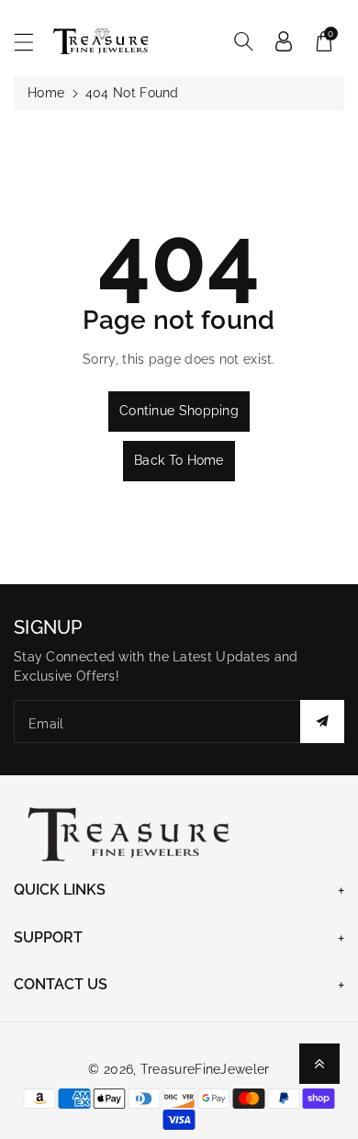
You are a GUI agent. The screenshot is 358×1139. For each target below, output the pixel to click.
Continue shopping (179, 410)
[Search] (243, 41)
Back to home (179, 460)
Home (46, 92)
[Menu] (32, 41)
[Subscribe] (322, 721)
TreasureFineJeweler (205, 1069)
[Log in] (283, 41)
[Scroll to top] (319, 1063)
